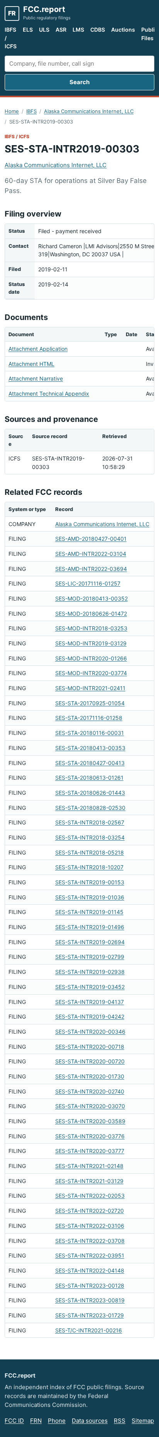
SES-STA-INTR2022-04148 (89, 1270)
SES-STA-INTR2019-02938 (90, 971)
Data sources (90, 1420)
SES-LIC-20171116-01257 (87, 583)
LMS (78, 29)
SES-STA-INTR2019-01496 (89, 927)
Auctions (123, 29)
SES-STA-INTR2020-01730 (89, 1076)
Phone (57, 1420)
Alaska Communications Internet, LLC (89, 111)
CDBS (97, 29)
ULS (44, 29)
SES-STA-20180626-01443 (90, 792)
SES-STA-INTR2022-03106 (89, 1225)
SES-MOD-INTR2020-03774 (91, 673)
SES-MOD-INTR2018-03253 (91, 628)
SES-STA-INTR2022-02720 (89, 1210)
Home (12, 111)
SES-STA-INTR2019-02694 (90, 942)
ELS (28, 29)
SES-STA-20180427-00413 (90, 763)
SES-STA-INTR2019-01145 (89, 912)
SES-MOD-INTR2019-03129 (91, 643)
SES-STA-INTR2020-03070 (90, 1106)
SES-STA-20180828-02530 (90, 807)
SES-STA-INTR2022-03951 (89, 1255)
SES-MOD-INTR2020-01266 (91, 658)
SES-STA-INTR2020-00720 (90, 1061)
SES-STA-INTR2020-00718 (89, 1046)
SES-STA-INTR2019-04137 (89, 1002)
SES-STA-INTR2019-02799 (89, 956)
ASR (61, 29)
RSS (119, 1420)
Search (79, 82)
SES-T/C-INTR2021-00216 (88, 1330)
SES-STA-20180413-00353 (90, 748)
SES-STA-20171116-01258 (88, 717)
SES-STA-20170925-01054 (90, 703)
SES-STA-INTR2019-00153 (89, 882)
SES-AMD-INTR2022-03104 (90, 553)
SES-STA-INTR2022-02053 (90, 1195)
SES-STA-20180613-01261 (89, 777)
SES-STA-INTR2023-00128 (89, 1285)
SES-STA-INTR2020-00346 (90, 1031)
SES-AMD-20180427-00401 (91, 538)
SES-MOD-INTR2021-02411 (90, 688)
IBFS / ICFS (11, 37)
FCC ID (14, 1420)
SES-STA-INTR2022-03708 (90, 1240)
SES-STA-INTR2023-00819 (90, 1300)
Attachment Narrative (35, 378)
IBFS (31, 111)
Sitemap (143, 1420)
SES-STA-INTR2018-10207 (89, 867)
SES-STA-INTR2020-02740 (89, 1091)
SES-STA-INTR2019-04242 (89, 1016)
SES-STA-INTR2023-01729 (89, 1315)
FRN (36, 1420)
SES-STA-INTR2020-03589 (90, 1121)
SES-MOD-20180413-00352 (91, 598)
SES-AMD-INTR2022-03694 (91, 568)
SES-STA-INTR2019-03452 (90, 986)
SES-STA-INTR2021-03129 (89, 1181)
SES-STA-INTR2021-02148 (89, 1166)
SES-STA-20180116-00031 (89, 733)
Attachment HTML (31, 364)
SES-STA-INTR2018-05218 (89, 852)
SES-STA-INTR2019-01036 (89, 897)
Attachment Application (38, 348)
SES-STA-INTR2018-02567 (89, 822)
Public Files (149, 33)
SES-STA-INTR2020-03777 (89, 1151)
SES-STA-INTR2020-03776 (90, 1136)
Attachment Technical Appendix (48, 393)
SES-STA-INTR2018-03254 (90, 837)
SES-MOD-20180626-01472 (91, 613)
